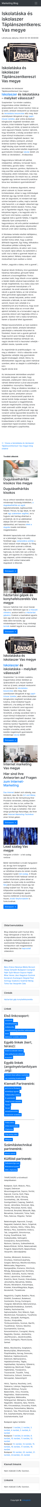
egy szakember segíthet (18, 513)
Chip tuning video (11, 1134)
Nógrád (26, 978)
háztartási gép (10, 999)
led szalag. (24, 874)
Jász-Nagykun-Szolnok (25, 975)
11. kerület (25, 1438)
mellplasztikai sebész (12, 1095)
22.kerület (15, 1455)
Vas (11, 983)
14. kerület (27, 1444)
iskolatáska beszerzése (14, 113)
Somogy (8, 981)
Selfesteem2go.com (12, 1163)
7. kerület (16, 1436)
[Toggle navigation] (36, 3)
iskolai (27, 152)
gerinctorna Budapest (12, 1088)
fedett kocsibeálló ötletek (14, 1051)
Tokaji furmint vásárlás (13, 1101)
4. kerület (15, 1430)
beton (7, 1034)
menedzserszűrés (11, 1111)
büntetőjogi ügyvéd (12, 1091)
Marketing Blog (10, 3)
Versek (7, 1108)
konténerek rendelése (13, 1115)
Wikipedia (8, 1139)
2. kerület (25, 1427)
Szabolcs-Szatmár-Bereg (22, 981)
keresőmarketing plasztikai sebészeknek (19, 1030)
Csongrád (30, 970)
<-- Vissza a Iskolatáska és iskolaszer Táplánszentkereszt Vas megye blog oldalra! (18, 446)
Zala (24, 983)
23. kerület (25, 1455)
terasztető (8, 1057)
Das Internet (8, 792)
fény (5, 885)
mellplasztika (9, 1027)
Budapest (22, 970)
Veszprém (17, 983)
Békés (25, 967)
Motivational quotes (12, 1166)
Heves (12, 975)
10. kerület (15, 1438)
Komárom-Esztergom (13, 978)
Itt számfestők (10, 1098)
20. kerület (27, 1452)
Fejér (6, 972)
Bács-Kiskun (9, 967)
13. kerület (17, 1444)
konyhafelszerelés (25, 999)
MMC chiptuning (11, 1170)
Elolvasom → (10, 571)
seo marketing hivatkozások (15, 1078)
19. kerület (17, 1452)
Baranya (19, 967)
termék (6, 626)
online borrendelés (11, 1126)
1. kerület (16, 1427)
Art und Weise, (29, 795)
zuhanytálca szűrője (25, 541)
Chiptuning (9, 1129)
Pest (32, 978)
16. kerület (15, 1447)
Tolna (6, 983)
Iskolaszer (9, 94)
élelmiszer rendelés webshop (15, 1037)
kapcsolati (26, 948)
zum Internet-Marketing (13, 783)
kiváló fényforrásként (18, 898)
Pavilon (7, 1105)
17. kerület (25, 1447)
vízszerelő (8, 1020)
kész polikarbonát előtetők (14, 1054)
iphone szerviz (10, 1153)
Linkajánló (26, 1500)
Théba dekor (9, 1122)
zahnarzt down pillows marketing (16, 1075)
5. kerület (24, 1430)
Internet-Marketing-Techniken (21, 814)
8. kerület (26, 1436)
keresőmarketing (11, 1024)
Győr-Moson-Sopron (18, 972)
